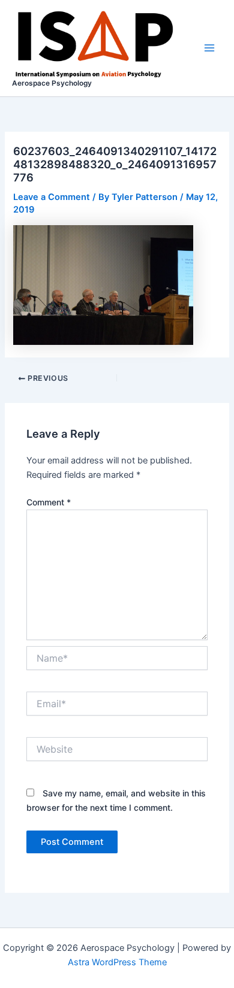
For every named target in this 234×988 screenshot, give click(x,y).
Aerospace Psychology (52, 83)
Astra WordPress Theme (117, 962)
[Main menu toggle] (209, 47)
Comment (48, 502)
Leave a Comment (51, 197)
